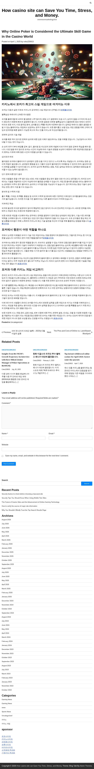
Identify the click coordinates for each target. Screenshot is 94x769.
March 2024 (6, 637)
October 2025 (7, 560)
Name (5, 434)
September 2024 (8, 613)
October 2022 (7, 690)
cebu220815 (29, 42)
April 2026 (5, 536)
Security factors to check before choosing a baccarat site (22, 494)
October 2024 (7, 609)
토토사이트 (22, 264)
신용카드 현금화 (8, 753)
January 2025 (7, 597)
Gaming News (7, 699)
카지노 (4, 720)
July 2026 (5, 524)
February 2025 (7, 593)
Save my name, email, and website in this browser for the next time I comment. (36, 456)
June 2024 (5, 625)
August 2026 (6, 520)
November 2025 (7, 556)
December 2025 (7, 552)
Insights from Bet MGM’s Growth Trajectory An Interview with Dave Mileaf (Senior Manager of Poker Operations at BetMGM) (15, 360)
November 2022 (7, 686)
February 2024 (7, 641)
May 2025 (5, 580)
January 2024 (7, 645)
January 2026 (7, 548)
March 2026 (6, 540)
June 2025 (5, 576)
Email (52, 434)
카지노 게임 (6, 724)
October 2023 (7, 657)
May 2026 (5, 532)
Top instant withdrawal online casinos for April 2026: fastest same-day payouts (77, 357)
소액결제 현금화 (8, 750)
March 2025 (6, 588)
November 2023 (7, 653)
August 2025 (6, 568)
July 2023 (5, 670)
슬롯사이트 (6, 745)
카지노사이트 (7, 739)
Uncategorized (16, 322)
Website (5, 445)
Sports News (6, 712)
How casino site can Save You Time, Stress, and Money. (47, 13)
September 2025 (8, 564)
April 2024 (5, 633)
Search (5, 480)
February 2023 (7, 678)
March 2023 (6, 674)
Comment (6, 403)
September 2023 (8, 661)
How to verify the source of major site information (19, 506)
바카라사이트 (7, 747)
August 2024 (6, 617)
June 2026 (5, 528)
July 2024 (5, 621)
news (4, 707)
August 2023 (6, 666)
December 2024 (7, 601)
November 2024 (7, 605)
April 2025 (5, 584)
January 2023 (7, 682)
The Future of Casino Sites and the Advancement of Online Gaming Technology (30, 502)
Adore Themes (86, 766)
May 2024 (5, 629)
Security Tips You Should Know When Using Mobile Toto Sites (24, 498)
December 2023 (7, 649)
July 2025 (5, 572)
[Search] (90, 3)
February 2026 (7, 544)
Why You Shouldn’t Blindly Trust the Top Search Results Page (24, 510)
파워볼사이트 (66, 110)
